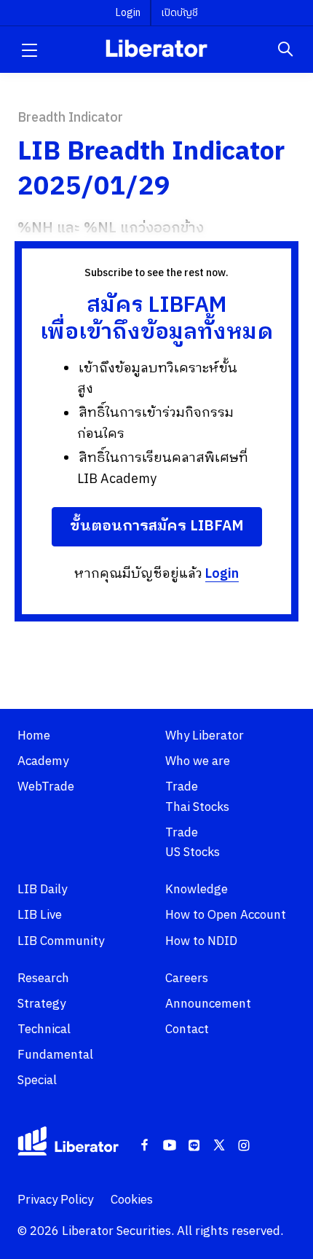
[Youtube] (169, 1146)
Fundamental (55, 1055)
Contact (187, 1029)
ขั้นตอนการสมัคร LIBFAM (157, 526)
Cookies (132, 1200)
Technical (44, 1029)
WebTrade (45, 787)
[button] (29, 49)
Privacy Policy (55, 1200)
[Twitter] (219, 1146)
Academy (42, 761)
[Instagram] (244, 1146)
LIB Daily (42, 889)
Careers (186, 978)
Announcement (208, 1004)
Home (33, 736)
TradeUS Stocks (192, 843)
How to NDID (201, 941)
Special (37, 1080)
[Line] (194, 1146)
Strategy (41, 1004)
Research (43, 978)
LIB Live (39, 915)
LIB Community (60, 941)
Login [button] (128, 12)
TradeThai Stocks (197, 797)
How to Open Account (225, 915)
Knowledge (196, 889)
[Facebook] (145, 1146)
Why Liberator (204, 736)
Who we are (197, 761)
